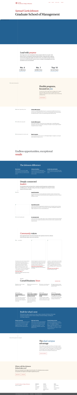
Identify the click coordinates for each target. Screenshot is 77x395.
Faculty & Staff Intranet (56, 387)
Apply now (23, 374)
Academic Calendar (56, 385)
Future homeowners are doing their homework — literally (43, 295)
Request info (17, 374)
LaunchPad (55, 389)
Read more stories (57, 281)
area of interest (42, 321)
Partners (62, 2)
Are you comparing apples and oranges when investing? (56, 294)
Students (53, 2)
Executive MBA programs (35, 122)
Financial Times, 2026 (22, 71)
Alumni (49, 2)
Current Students (37, 386)
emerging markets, (33, 326)
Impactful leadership (35, 192)
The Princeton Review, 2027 (38, 71)
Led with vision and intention (52, 169)
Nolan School (44, 386)
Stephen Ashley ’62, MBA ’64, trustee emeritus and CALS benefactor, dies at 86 (32, 295)
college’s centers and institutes (36, 325)
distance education (55, 322)
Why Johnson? (17, 169)
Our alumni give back (35, 217)
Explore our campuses (43, 353)
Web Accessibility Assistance (38, 393)
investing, (41, 326)
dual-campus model (53, 325)
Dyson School (44, 385)
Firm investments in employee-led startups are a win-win (20, 295)
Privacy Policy (32, 393)
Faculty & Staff (57, 2)
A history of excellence (35, 169)
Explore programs (42, 97)
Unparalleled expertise (35, 204)
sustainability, (38, 326)
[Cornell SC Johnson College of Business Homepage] (24, 384)
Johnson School (45, 387)
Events (54, 386)
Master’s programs (34, 134)
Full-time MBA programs (35, 109)
